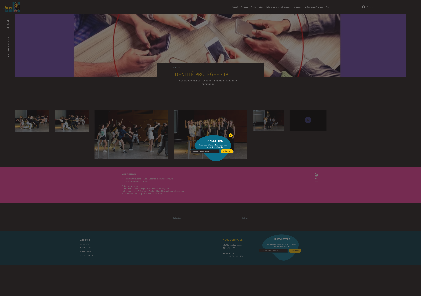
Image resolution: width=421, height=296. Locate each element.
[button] (231, 135)
